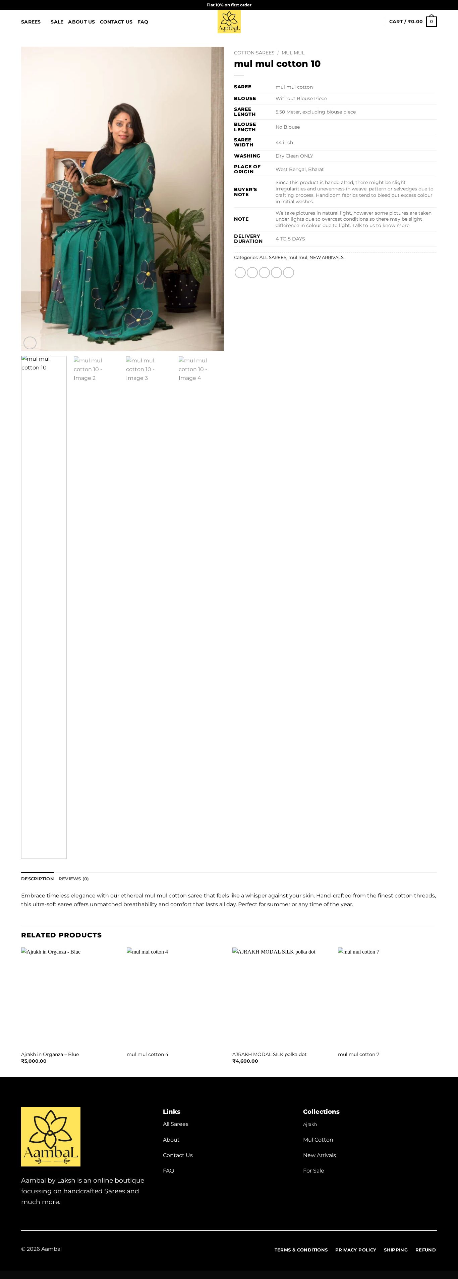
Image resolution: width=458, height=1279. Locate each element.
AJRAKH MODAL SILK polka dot (269, 1054)
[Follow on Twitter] (33, 1220)
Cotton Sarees (254, 52)
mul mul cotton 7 (358, 1054)
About (171, 1140)
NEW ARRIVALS (326, 257)
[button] (376, 21)
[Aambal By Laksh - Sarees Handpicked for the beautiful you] (229, 21)
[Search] (365, 22)
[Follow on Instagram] (421, 5)
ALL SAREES (273, 257)
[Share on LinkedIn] (288, 272)
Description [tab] (37, 878)
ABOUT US (81, 22)
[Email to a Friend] (264, 272)
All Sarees (175, 1124)
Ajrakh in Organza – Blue (50, 1054)
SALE (57, 22)
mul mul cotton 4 (147, 1054)
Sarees (31, 22)
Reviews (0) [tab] (74, 878)
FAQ (143, 22)
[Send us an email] (427, 5)
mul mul (293, 52)
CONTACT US (116, 22)
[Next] (212, 199)
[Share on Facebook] (240, 272)
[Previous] (33, 199)
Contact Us (178, 1155)
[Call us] (434, 5)
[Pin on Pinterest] (276, 272)
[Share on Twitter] (252, 272)
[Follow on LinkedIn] (58, 1220)
